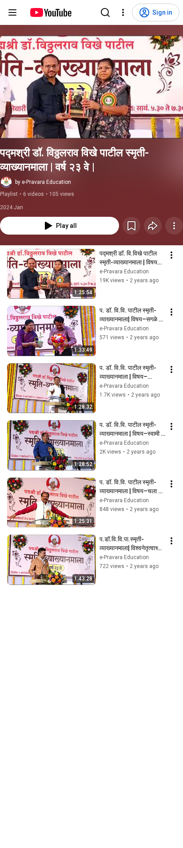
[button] (91, 87)
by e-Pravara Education (43, 182)
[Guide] (12, 12)
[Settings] (123, 12)
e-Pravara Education (124, 271)
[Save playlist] (131, 226)
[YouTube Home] (50, 12)
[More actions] (174, 226)
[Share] (153, 226)
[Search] (105, 12)
